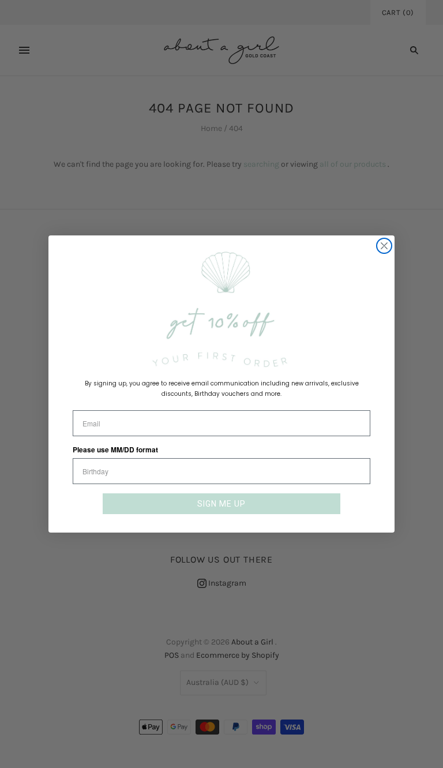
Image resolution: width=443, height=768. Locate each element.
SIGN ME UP (221, 503)
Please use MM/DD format (115, 449)
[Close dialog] (384, 245)
